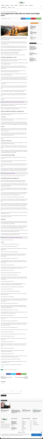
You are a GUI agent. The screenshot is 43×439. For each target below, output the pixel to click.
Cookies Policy (4, 437)
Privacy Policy (8, 437)
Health (6, 369)
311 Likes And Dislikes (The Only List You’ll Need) (33, 33)
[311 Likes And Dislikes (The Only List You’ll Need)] (39, 32)
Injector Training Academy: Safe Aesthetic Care (5, 410)
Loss (8, 369)
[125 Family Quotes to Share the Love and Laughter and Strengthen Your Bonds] (40, 59)
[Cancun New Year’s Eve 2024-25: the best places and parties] (39, 26)
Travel (31, 25)
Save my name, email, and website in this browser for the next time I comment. (11, 393)
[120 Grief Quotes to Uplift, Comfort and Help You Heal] (40, 54)
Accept (36, 434)
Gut (3, 369)
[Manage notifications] (41, 437)
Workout (31, 36)
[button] (41, 432)
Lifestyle (31, 31)
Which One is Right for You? (33, 38)
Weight (15, 369)
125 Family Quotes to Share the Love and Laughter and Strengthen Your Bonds (33, 59)
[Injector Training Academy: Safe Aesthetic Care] (5, 405)
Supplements (11, 369)
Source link (2, 366)
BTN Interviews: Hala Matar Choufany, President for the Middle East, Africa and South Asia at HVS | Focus (33, 48)
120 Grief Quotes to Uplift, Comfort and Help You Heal (33, 54)
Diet (1, 11)
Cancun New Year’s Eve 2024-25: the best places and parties (33, 27)
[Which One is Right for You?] (39, 38)
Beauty (2, 409)
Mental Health (31, 52)
